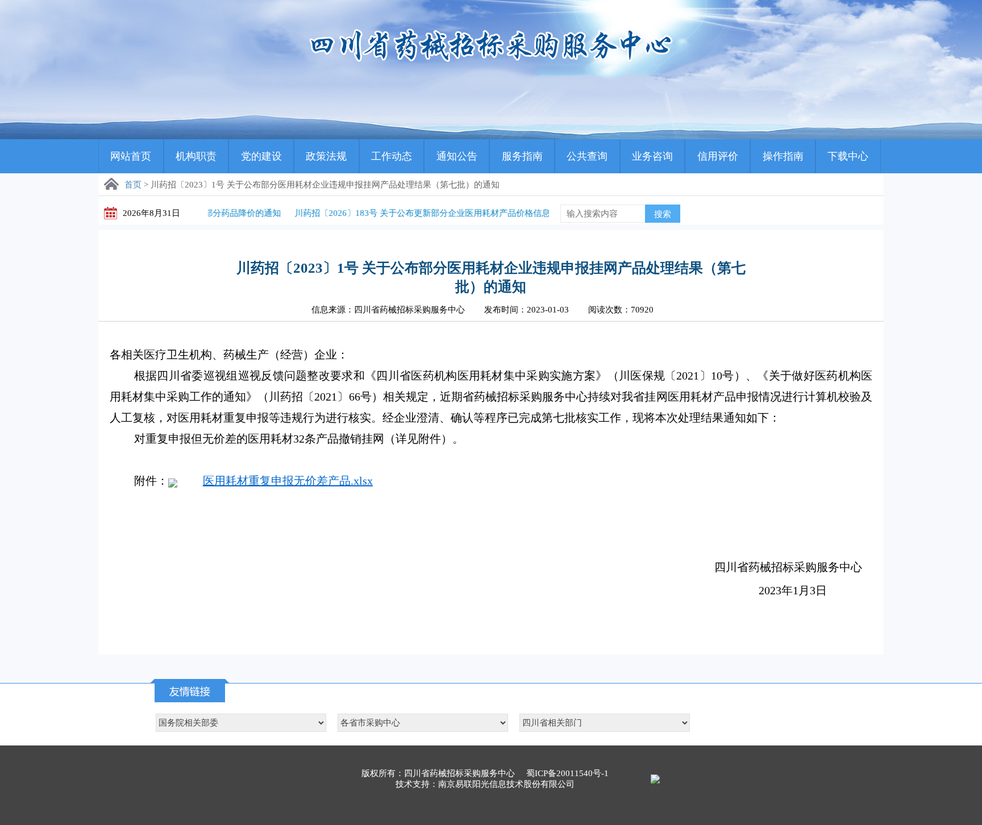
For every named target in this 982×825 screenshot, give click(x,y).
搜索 (662, 214)
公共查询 (587, 156)
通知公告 (456, 156)
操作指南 (783, 156)
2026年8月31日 (151, 213)
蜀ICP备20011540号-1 (567, 773)
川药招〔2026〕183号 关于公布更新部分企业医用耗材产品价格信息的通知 (408, 213)
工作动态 (391, 156)
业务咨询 (652, 156)
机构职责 (196, 156)
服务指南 (522, 156)
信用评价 (717, 156)
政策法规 (326, 156)
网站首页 (130, 156)
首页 (133, 184)
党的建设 (261, 156)
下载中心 (847, 156)
